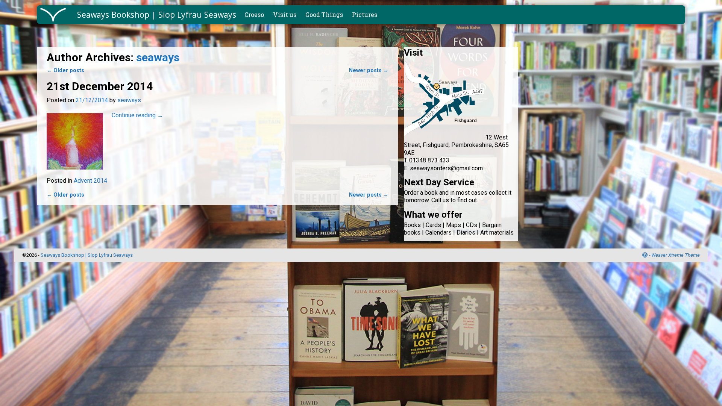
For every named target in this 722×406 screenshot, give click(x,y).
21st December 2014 (100, 86)
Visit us (284, 14)
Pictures (364, 14)
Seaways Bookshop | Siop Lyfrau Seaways (156, 14)
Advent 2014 (90, 180)
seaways (157, 57)
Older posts (65, 70)
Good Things (324, 14)
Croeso (254, 14)
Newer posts (368, 70)
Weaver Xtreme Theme (675, 255)
